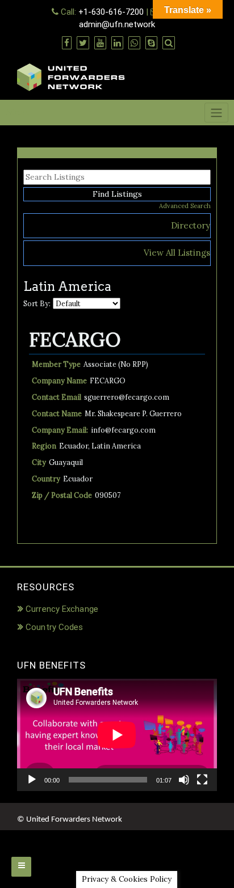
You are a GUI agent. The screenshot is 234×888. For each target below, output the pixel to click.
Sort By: (37, 303)
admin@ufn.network (117, 24)
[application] (117, 735)
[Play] (31, 779)
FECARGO (75, 339)
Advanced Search (185, 206)
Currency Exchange (62, 609)
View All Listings (177, 252)
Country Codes (54, 627)
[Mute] (184, 779)
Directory (190, 225)
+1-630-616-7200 (111, 12)
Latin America (116, 445)
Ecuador (73, 445)
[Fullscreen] (202, 779)
